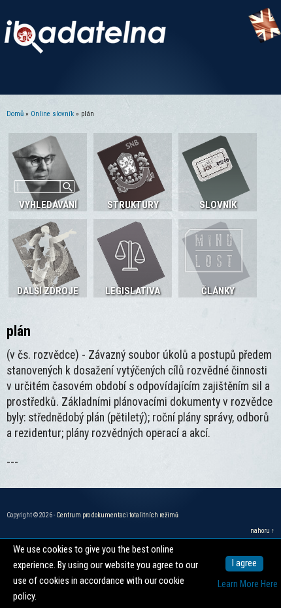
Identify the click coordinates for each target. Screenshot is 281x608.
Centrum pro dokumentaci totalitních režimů (117, 515)
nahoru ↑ (262, 530)
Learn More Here (248, 584)
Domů (15, 114)
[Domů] (85, 50)
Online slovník (52, 114)
